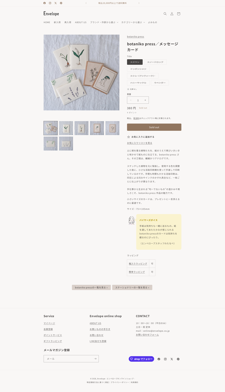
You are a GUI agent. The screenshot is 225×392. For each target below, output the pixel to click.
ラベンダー (161, 83)
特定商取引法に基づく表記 (98, 382)
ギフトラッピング (53, 341)
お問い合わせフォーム (147, 334)
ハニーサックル (139, 83)
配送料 (136, 118)
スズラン (136, 62)
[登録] (95, 358)
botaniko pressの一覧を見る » (91, 287)
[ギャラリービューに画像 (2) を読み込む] (66, 128)
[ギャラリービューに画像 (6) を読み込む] (51, 144)
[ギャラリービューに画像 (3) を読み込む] (81, 128)
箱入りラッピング (138, 263)
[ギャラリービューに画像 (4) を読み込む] (97, 128)
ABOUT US (95, 323)
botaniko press (135, 36)
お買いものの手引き (100, 329)
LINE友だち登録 (98, 341)
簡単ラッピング (137, 271)
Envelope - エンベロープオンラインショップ (115, 378)
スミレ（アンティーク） (143, 76)
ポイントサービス (53, 335)
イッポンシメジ (139, 69)
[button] (104, 22)
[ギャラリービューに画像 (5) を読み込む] (112, 128)
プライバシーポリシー (120, 382)
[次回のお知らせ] (139, 3)
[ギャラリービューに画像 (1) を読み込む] (51, 128)
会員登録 (48, 329)
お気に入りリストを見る (139, 142)
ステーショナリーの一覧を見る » (132, 287)
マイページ (49, 323)
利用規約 (134, 382)
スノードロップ (156, 62)
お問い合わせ (96, 335)
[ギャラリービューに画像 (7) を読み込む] (66, 144)
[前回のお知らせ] (86, 3)
